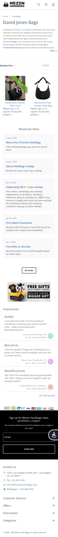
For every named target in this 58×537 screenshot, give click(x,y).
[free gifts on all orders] (29, 292)
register (7, 111)
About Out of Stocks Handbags (23, 142)
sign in (13, 108)
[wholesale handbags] (12, 4)
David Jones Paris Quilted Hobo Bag (43, 104)
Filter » (53, 50)
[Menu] (53, 4)
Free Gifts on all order (18, 246)
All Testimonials (47, 395)
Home (5, 16)
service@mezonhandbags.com (22, 484)
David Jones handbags (22, 29)
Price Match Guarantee (19, 222)
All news (29, 270)
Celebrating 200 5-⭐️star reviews (24, 187)
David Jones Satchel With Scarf (15, 104)
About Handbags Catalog (20, 166)
